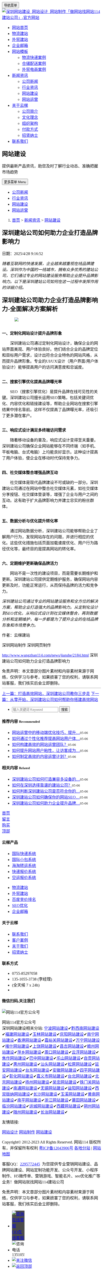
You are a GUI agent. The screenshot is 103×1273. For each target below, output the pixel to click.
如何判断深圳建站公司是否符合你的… (46, 791)
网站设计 (10, 1132)
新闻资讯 (20, 75)
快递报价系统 (24, 871)
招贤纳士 (30, 135)
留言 (6, 819)
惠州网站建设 (25, 1064)
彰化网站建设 (21, 1076)
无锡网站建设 (52, 1088)
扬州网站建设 (37, 1082)
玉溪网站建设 (72, 1094)
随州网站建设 (25, 1112)
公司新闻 (30, 81)
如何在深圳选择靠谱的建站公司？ (42, 785)
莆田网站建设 (84, 1100)
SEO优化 (20, 905)
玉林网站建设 (44, 1034)
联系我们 (20, 141)
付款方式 (30, 129)
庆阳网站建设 (72, 1034)
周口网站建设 (56, 1052)
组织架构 (30, 123)
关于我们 (20, 946)
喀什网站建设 (17, 1046)
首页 (16, 220)
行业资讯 (30, 87)
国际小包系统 (24, 859)
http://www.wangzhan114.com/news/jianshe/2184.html (45, 655)
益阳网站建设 (80, 1088)
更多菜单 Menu (15, 182)
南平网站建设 (29, 1100)
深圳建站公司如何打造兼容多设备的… (46, 779)
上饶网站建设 (44, 1046)
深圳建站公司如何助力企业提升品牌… (46, 803)
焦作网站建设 (14, 1058)
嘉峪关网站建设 (58, 1040)
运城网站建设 (41, 1106)
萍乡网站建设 (29, 1052)
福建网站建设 (17, 1034)
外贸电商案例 (34, 69)
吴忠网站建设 (64, 1082)
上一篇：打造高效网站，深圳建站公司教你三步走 (46, 694)
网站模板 (20, 51)
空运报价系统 (24, 877)
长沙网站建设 (45, 1094)
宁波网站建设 (56, 1028)
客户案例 (20, 940)
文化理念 (30, 117)
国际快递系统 (24, 853)
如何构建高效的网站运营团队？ (40, 744)
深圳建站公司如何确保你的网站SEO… (46, 797)
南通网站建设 (25, 1088)
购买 (6, 825)
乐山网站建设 (68, 1058)
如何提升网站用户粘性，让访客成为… (46, 750)
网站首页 (20, 27)
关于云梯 (20, 105)
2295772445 (30, 1164)
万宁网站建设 (88, 1040)
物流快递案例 (34, 57)
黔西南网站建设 (85, 1028)
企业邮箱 (20, 45)
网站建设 (30, 93)
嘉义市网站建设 (50, 1076)
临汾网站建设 (14, 1106)
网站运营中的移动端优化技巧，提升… (46, 732)
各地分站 (82, 1148)
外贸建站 (20, 39)
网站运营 (30, 99)
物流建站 (20, 33)
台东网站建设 (37, 1070)
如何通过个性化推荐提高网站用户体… (46, 738)
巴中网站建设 (41, 1058)
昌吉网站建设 (72, 1046)
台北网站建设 (80, 1076)
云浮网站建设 (84, 1052)
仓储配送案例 (34, 63)
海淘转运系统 (24, 865)
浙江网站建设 (56, 1100)
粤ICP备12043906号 (56, 1148)
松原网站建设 (80, 1064)
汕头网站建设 (52, 1064)
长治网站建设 (52, 1112)
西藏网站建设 (68, 1106)
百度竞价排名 (24, 899)
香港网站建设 (29, 1040)
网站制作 (27, 1132)
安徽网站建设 (64, 1070)
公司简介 (30, 111)
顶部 (6, 831)
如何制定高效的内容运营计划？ (40, 756)
